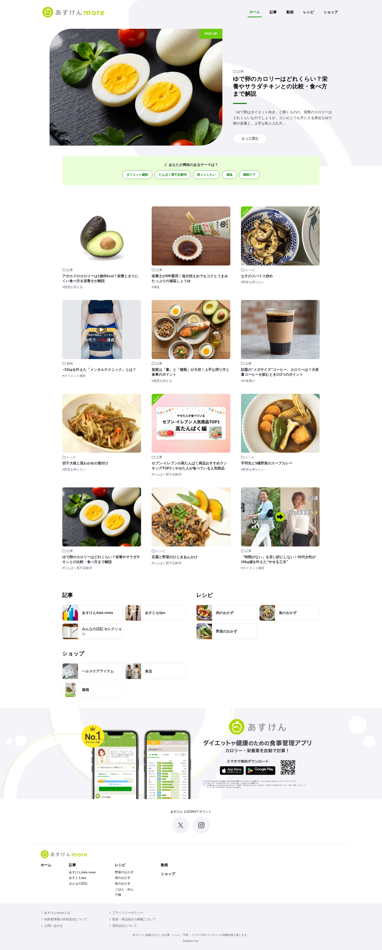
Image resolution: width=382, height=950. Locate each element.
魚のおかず (122, 883)
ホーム (254, 12)
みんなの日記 (78, 883)
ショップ (331, 12)
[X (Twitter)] (180, 825)
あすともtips (77, 877)
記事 (273, 12)
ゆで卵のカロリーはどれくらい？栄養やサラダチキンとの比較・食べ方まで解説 (280, 86)
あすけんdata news (82, 872)
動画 (290, 12)
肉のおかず (122, 877)
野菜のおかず (124, 872)
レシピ (308, 12)
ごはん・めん (124, 889)
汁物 (118, 894)
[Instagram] (201, 825)
